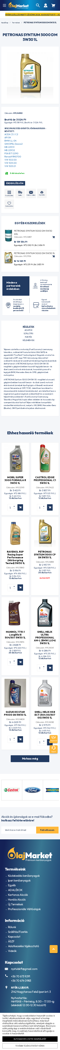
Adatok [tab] (28, 330)
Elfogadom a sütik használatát (30, 1039)
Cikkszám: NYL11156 (22, 256)
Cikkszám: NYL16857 (23, 237)
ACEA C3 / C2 (11, 134)
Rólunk (12, 927)
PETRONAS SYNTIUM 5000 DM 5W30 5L (34, 253)
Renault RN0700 (12, 156)
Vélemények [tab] (28, 340)
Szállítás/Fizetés (18, 932)
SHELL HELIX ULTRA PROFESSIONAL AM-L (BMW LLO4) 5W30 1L (45, 637)
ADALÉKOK (15, 890)
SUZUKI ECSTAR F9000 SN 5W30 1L (15, 713)
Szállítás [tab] (28, 333)
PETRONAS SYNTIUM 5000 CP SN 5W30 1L (45, 554)
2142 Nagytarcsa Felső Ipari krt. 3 (31, 992)
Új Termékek (15, 904)
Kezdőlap (4, 23)
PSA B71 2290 (11, 153)
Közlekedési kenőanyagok (24, 876)
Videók (12, 951)
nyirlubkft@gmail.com (24, 969)
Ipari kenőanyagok (19, 880)
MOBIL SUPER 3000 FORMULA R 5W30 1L (15, 480)
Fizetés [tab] (28, 337)
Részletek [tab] (28, 326)
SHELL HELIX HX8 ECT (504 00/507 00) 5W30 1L (45, 714)
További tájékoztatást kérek (30, 1046)
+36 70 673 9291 (20, 976)
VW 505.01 (10, 166)
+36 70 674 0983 (21, 980)
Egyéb (12, 885)
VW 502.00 (10, 159)
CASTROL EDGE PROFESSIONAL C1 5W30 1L (45, 480)
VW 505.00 (10, 163)
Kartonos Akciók (18, 895)
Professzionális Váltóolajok (24, 909)
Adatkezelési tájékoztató (23, 946)
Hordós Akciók (17, 899)
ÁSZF (11, 941)
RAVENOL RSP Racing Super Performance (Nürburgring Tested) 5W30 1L (15, 557)
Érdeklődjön (14, 183)
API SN (7, 137)
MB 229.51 (9, 147)
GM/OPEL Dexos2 (13, 143)
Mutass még (30, 758)
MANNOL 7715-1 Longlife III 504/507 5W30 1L (15, 634)
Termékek (16, 23)
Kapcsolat (14, 936)
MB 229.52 (9, 150)
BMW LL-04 (10, 140)
